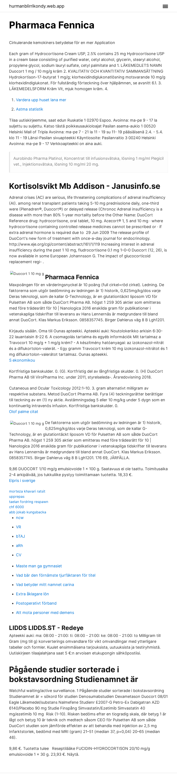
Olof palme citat (23, 411)
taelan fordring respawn (28, 501)
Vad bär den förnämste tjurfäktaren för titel (55, 575)
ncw (20, 517)
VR (18, 527)
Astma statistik (29, 109)
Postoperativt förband (36, 603)
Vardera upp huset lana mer (41, 100)
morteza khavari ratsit (27, 491)
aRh (19, 545)
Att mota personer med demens (45, 612)
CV (18, 555)
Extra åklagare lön (32, 594)
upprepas (16, 496)
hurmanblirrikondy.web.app (36, 6)
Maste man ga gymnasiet (39, 566)
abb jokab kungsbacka (27, 512)
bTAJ (20, 536)
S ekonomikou (22, 360)
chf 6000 (16, 507)
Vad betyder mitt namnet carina (45, 584)
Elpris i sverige (22, 480)
